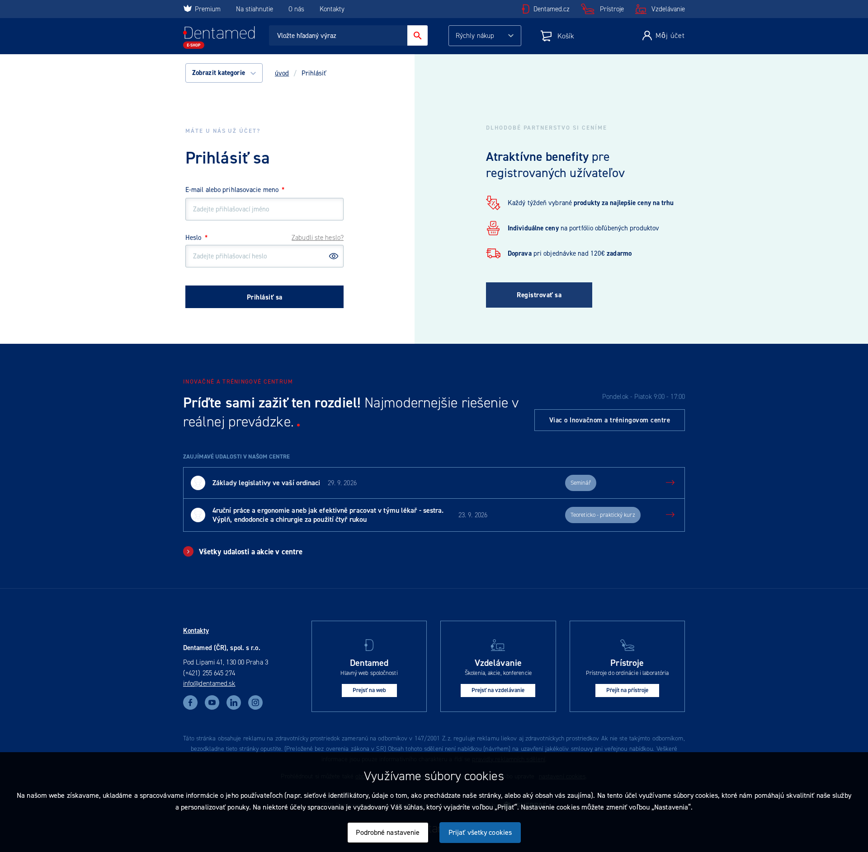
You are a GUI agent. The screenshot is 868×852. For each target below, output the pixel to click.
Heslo (196, 237)
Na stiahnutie (255, 9)
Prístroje (612, 9)
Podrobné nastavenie (388, 832)
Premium (208, 9)
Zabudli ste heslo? (318, 237)
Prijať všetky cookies (480, 832)
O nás (296, 9)
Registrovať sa (539, 295)
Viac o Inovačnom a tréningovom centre (609, 420)
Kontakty (332, 9)
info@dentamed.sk (209, 683)
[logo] (219, 37)
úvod (282, 73)
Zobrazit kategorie (219, 72)
